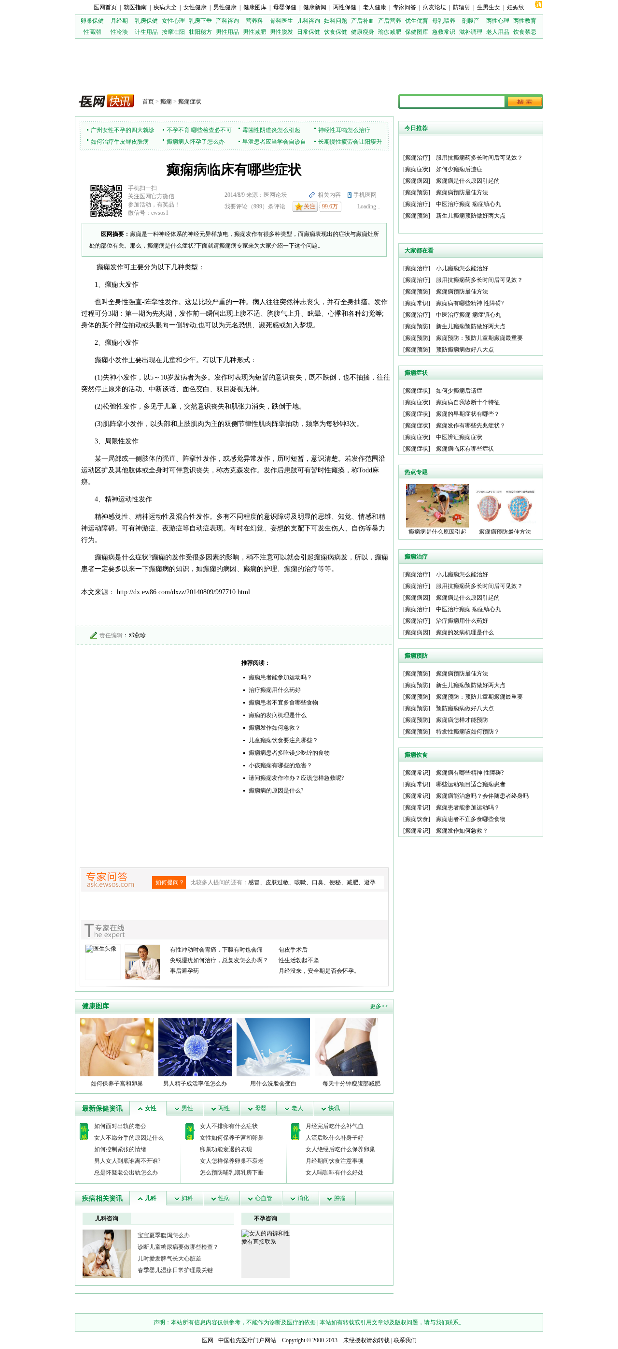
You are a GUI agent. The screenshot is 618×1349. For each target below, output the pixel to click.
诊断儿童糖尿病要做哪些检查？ (178, 1247)
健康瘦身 (362, 32)
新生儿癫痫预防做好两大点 (471, 215)
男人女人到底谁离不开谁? (127, 1161)
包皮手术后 (293, 949)
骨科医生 (281, 20)
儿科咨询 (308, 20)
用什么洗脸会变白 (273, 1083)
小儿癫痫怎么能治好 (462, 268)
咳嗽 (300, 882)
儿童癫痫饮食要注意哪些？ (283, 740)
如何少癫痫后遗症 (459, 169)
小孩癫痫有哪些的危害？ (280, 765)
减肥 (352, 882)
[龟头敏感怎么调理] (107, 1253)
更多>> (379, 1006)
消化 (303, 1198)
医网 (207, 1340)
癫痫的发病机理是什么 (278, 715)
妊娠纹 (515, 7)
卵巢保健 (92, 20)
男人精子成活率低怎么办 (195, 1083)
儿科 (150, 1198)
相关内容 (329, 194)
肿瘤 (340, 1198)
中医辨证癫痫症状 (459, 437)
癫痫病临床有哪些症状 (465, 448)
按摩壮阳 (173, 32)
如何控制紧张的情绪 (120, 1149)
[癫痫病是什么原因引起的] (437, 505)
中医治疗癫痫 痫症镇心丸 (468, 204)
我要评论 (236, 206)
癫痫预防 (416, 192)
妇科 (187, 1198)
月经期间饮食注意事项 (335, 1161)
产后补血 (362, 20)
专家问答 (404, 7)
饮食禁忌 (524, 32)
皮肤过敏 (277, 882)
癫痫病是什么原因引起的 (468, 180)
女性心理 (173, 20)
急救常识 (443, 32)
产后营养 (389, 20)
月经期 (119, 20)
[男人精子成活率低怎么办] (195, 1046)
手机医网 (365, 194)
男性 (187, 1108)
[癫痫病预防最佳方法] (505, 505)
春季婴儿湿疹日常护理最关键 (175, 1270)
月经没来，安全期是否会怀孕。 (319, 971)
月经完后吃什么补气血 (335, 1126)
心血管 (263, 1198)
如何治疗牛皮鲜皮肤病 (120, 141)
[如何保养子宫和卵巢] (117, 1046)
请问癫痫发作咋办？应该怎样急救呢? (296, 778)
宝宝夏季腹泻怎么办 (164, 1235)
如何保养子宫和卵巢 (117, 1083)
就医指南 (135, 7)
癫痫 (166, 101)
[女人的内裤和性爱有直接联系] (265, 1237)
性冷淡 (119, 32)
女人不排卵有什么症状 (229, 1126)
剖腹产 (470, 20)
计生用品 (146, 32)
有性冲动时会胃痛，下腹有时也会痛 (216, 949)
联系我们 (405, 1340)
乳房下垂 (200, 20)
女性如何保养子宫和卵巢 (232, 1137)
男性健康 (225, 7)
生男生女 (488, 7)
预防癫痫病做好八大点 (465, 349)
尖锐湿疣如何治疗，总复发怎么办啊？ (219, 960)
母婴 (261, 1108)
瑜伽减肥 (389, 32)
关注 (309, 206)
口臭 (317, 882)
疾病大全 (165, 7)
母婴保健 (284, 7)
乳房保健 (146, 20)
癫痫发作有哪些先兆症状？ (471, 425)
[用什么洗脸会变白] (273, 1046)
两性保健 (344, 7)
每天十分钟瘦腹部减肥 (351, 1083)
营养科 (254, 20)
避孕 (370, 882)
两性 (224, 1108)
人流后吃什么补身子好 (335, 1137)
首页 (148, 101)
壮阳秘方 (200, 32)
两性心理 (497, 20)
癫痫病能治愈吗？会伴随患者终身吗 (482, 795)
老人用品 (497, 32)
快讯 (334, 1108)
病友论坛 (434, 7)
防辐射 (461, 7)
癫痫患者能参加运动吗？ (280, 677)
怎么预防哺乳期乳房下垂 (232, 1172)
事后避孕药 (184, 971)
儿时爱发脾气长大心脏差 (169, 1258)
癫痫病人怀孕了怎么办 (196, 141)
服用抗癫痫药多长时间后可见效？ (479, 157)
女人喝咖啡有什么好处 (335, 1172)
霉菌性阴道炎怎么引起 (271, 130)
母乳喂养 (443, 20)
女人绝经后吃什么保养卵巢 (340, 1149)
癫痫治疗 (416, 157)
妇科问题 (335, 20)
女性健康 (195, 7)
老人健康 (374, 7)
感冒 (254, 882)
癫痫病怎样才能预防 (462, 720)
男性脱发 (281, 32)
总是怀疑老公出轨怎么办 (126, 1172)
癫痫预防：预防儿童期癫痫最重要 (479, 338)
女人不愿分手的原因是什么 (129, 1137)
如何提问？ (169, 882)
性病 (224, 1198)
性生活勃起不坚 (299, 960)
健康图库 (255, 7)
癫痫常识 (416, 303)
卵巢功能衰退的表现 (226, 1149)
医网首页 (105, 7)
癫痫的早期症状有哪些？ (468, 414)
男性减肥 (254, 32)
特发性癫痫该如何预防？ (468, 731)
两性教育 (524, 20)
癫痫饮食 (416, 819)
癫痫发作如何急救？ (275, 727)
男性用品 (227, 32)
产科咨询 (227, 20)
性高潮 (92, 32)
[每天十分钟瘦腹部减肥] (351, 1046)
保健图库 (416, 32)
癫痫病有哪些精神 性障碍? (470, 303)
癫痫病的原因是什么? (276, 790)
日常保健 (308, 32)
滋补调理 (470, 32)
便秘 (335, 882)
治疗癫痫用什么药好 (275, 690)
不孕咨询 (265, 1218)
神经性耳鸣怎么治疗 (344, 130)
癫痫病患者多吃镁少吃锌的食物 (289, 752)
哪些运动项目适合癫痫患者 (471, 784)
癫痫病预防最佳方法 (462, 192)
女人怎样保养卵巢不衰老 (232, 1161)
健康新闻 (314, 7)
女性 (150, 1108)
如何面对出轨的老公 (120, 1126)
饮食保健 (335, 32)
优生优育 (416, 20)
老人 (297, 1108)
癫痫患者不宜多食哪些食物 (283, 702)
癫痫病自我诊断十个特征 (468, 402)
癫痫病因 (416, 180)
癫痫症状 (189, 101)
